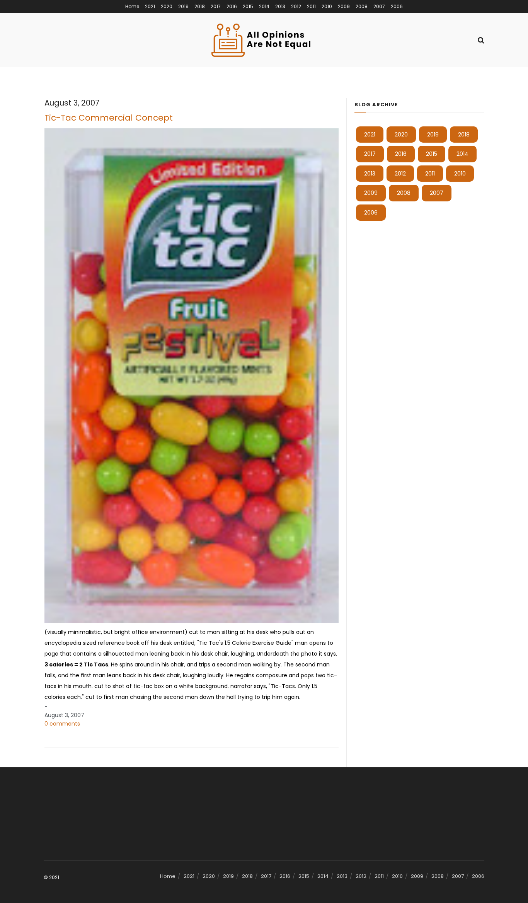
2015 (248, 6)
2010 (327, 6)
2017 (216, 6)
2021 (150, 6)
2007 (379, 6)
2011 (311, 6)
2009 (344, 6)
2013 (280, 6)
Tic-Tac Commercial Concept (108, 118)
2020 (166, 6)
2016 (232, 6)
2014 (264, 6)
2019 (183, 6)
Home (132, 6)
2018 (199, 6)
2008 (362, 6)
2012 (296, 6)
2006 (397, 6)
